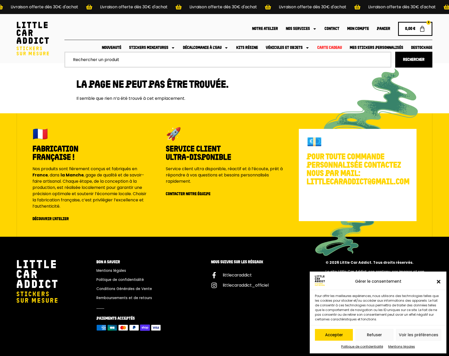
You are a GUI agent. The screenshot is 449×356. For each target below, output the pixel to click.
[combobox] (227, 60)
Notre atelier (265, 29)
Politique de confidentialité (362, 346)
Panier (383, 29)
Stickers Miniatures (148, 48)
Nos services (298, 29)
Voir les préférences (418, 335)
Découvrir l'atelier (50, 219)
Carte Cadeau (329, 48)
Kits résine (247, 48)
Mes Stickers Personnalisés (376, 48)
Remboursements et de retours (124, 297)
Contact (332, 29)
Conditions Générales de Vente (124, 288)
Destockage (421, 48)
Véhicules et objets (284, 48)
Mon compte (358, 29)
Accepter (334, 335)
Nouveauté (111, 48)
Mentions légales (401, 346)
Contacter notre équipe (188, 194)
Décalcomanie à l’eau (202, 48)
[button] (438, 281)
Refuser (374, 335)
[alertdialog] (224, 7)
